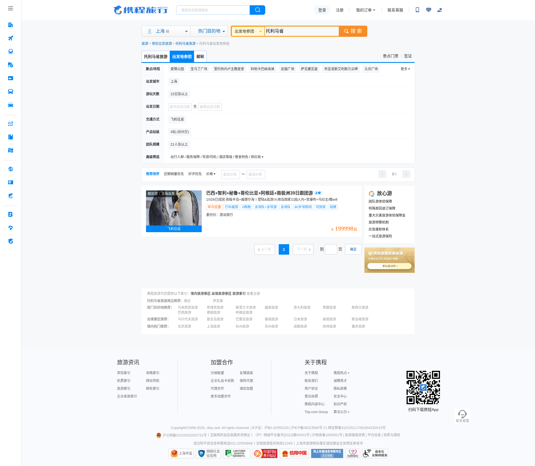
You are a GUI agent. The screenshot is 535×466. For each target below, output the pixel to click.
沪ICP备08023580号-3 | (309, 428)
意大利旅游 (302, 308)
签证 (408, 56)
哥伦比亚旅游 (162, 44)
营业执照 (311, 396)
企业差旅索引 (127, 396)
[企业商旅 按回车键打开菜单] (10, 214)
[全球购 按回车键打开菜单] (10, 169)
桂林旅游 (329, 326)
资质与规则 (391, 435)
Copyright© (179, 428)
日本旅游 (300, 319)
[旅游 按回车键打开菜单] (10, 65)
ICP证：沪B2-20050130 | (271, 428)
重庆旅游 (358, 326)
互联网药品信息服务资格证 (230, 435)
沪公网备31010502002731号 (185, 435)
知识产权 (340, 404)
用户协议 (311, 389)
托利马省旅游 (186, 44)
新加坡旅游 (360, 319)
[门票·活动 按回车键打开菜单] (10, 78)
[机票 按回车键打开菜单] (10, 38)
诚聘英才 (340, 381)
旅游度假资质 (355, 435)
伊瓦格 (218, 301)
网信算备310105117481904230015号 (357, 428)
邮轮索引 (152, 389)
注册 (340, 10)
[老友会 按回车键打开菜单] (10, 228)
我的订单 (364, 10)
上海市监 (185, 453)
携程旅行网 (141, 10)
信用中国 (294, 453)
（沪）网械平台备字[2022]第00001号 (282, 435)
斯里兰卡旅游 (246, 308)
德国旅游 (213, 313)
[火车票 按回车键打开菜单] (10, 51)
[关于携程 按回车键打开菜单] (10, 241)
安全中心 (340, 396)
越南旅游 (271, 308)
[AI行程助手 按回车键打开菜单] (10, 123)
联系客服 (395, 10)
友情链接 (246, 373)
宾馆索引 (123, 373)
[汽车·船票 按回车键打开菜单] (10, 91)
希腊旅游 (329, 308)
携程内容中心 (315, 404)
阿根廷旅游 (244, 313)
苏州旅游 (271, 326)
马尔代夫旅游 (188, 319)
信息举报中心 (236, 453)
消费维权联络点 (353, 453)
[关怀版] (439, 10)
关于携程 (311, 373)
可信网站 (265, 453)
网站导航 (152, 381)
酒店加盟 (246, 389)
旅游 (145, 44)
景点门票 (390, 56)
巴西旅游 (184, 313)
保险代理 (246, 381)
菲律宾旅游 (215, 308)
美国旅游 (329, 319)
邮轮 (200, 56)
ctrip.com (213, 428)
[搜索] (257, 10)
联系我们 (311, 381)
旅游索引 (239, 294)
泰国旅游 (271, 319)
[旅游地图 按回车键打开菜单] (10, 150)
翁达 (187, 301)
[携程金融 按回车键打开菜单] (10, 196)
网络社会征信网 (213, 453)
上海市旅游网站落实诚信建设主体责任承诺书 (329, 443)
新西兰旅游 (360, 308)
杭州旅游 (242, 326)
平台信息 (374, 435)
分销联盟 (217, 373)
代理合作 (217, 389)
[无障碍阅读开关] (428, 10)
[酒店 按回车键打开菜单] (10, 25)
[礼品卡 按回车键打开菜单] (10, 182)
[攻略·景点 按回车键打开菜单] (10, 137)
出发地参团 (244, 31)
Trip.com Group (316, 412)
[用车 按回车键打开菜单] (10, 105)
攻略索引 (152, 373)
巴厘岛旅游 (244, 319)
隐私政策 (340, 389)
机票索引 (123, 381)
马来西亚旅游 (188, 308)
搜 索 (356, 31)
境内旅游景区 (201, 294)
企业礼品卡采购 (222, 381)
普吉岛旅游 (215, 319)
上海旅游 (213, 326)
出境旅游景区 (221, 294)
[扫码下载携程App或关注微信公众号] (417, 10)
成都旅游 (300, 326)
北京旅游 (184, 326)
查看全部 (253, 294)
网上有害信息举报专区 (327, 453)
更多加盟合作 (221, 396)
